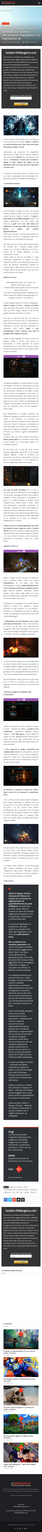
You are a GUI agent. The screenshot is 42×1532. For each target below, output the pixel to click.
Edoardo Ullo (5, 42)
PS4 (17, 1192)
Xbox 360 (26, 1192)
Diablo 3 (25, 1187)
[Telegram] (24, 1528)
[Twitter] (17, 1528)
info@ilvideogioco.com (21, 1513)
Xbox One (33, 1192)
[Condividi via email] (19, 1200)
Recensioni (9, 10)
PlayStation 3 (33, 1189)
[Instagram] (22, 1528)
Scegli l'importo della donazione (21, 95)
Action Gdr (13, 1187)
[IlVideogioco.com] (8, 2)
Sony (21, 1192)
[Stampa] (23, 1200)
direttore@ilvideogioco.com (21, 1506)
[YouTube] (20, 1528)
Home (3, 10)
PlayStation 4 (7, 1192)
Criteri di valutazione (15, 1177)
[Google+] (14, 1200)
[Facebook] (15, 1528)
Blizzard (19, 1187)
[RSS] (27, 1528)
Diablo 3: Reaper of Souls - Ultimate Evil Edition (16, 1189)
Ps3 (13, 1192)
